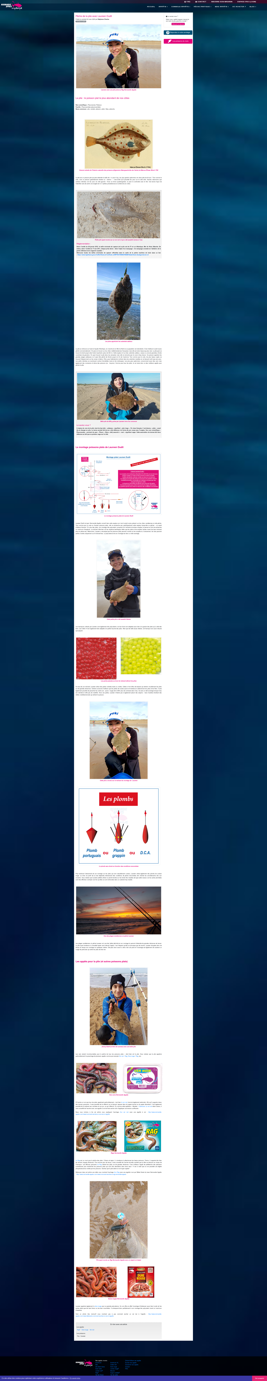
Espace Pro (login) (246, 2)
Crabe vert (113, 1365)
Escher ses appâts (131, 1363)
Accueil (151, 7)
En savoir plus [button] (75, 1378)
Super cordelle (114, 1373)
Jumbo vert (98, 1371)
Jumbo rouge (114, 1369)
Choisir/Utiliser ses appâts (133, 1360)
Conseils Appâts (180, 7)
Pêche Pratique (202, 7)
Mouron (112, 1371)
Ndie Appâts (221, 7)
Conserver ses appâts (131, 1365)
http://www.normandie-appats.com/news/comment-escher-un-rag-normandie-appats (101, 1174)
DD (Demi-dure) (100, 1367)
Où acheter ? (239, 7)
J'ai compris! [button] (259, 1378)
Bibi (96, 1365)
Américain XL (114, 1363)
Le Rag (78, 1160)
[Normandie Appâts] (84, 1363)
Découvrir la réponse (178, 24)
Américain (98, 1363)
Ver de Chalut (99, 1375)
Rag (126, 1056)
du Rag (99, 1164)
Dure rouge (131, 1056)
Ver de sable (114, 1375)
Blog (252, 7)
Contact (201, 2)
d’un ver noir (124, 1112)
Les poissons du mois (180, 41)
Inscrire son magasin (221, 2)
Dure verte (98, 1369)
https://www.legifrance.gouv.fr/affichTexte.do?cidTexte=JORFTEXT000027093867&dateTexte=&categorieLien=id (113, 255)
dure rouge (98, 1306)
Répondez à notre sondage (179, 32)
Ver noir (121, 1056)
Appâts (163, 7)
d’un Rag (116, 1172)
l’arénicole (142, 1106)
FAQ (188, 2)
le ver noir (124, 1102)
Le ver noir (149, 1106)
